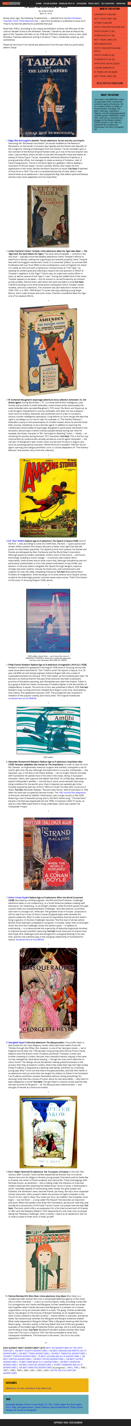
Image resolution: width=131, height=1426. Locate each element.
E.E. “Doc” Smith (15, 540)
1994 (69, 1367)
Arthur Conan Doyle (18, 897)
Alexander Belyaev (14, 1404)
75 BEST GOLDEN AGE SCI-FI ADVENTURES (58, 1356)
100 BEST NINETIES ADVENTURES (35, 1367)
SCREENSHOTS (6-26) (104, 59)
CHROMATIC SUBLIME (105, 14)
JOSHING (39, 3)
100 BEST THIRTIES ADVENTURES (19, 1356)
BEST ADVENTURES (107, 3)
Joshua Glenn (117, 83)
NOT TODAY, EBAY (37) (105, 39)
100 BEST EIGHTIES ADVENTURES (35, 1364)
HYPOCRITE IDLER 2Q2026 (107, 63)
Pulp (38, 1388)
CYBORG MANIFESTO (104, 67)
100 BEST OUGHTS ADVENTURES (31, 1350)
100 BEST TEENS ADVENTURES (34, 1353)
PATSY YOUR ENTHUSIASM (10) (109, 27)
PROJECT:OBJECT (94, 3)
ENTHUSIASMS (81, 3)
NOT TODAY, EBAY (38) (105, 18)
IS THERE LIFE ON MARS (105, 72)
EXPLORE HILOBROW (50, 3)
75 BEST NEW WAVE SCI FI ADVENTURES (38, 1362)
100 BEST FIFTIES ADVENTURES (48, 1359)
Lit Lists (20, 1388)
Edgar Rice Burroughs (18, 140)
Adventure (11, 1388)
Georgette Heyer (16, 1042)
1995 (76, 1367)
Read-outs (46, 1388)
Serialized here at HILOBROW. (30, 939)
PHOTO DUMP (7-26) (104, 31)
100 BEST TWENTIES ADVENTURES (68, 1353)
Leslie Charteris (42, 1407)
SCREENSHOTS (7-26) (104, 35)
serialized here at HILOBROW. (22, 698)
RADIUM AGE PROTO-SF (67, 3)
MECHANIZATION (103, 44)
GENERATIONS (120, 3)
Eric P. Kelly (11, 1407)
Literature (30, 1388)
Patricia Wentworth (60, 1407)
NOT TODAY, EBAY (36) (105, 76)
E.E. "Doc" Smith (52, 1404)
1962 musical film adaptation (72, 792)
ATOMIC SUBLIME (103, 22)
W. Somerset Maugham (25, 1410)
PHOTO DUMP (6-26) (104, 55)
